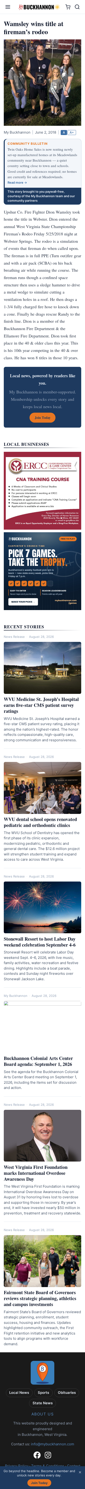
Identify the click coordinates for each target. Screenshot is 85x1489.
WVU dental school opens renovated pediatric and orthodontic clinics (40, 822)
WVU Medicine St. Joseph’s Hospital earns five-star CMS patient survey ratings (41, 705)
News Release (14, 637)
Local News (19, 1392)
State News (43, 1403)
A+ (72, 132)
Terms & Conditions (47, 1466)
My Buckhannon (15, 996)
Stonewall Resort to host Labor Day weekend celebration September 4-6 (40, 941)
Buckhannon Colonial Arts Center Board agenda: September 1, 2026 (38, 1061)
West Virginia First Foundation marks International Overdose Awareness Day (36, 1173)
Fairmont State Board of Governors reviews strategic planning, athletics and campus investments (40, 1298)
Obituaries (67, 1392)
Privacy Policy (16, 1466)
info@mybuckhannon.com (52, 1444)
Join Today (39, 1483)
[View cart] (67, 7)
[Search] (77, 7)
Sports (43, 1392)
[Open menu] (8, 7)
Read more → (17, 182)
